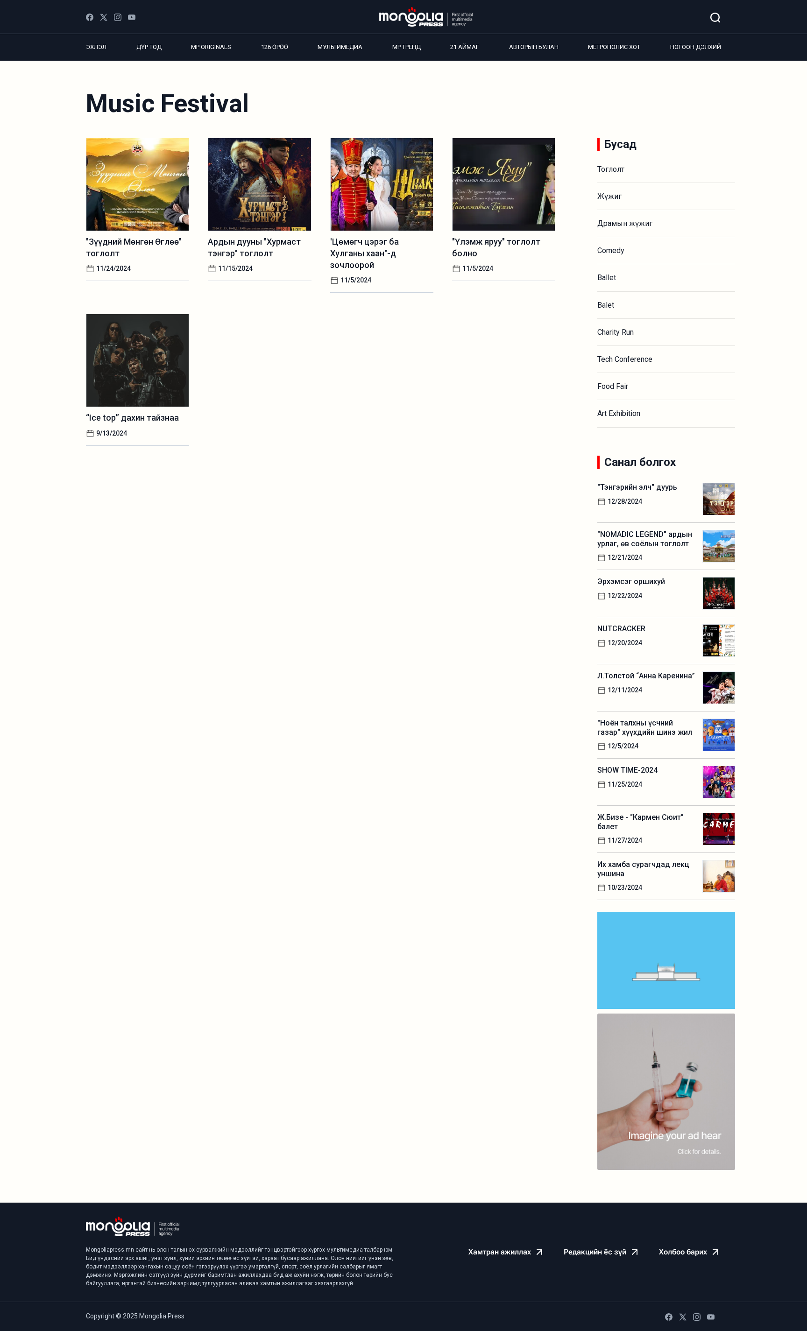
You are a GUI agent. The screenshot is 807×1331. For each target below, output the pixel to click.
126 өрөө (274, 46)
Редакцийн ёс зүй (595, 1251)
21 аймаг (464, 46)
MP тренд (406, 46)
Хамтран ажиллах (499, 1251)
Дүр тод (149, 46)
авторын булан (534, 46)
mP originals (211, 46)
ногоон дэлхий (695, 46)
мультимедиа (340, 46)
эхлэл (96, 46)
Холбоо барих (683, 1251)
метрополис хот (614, 46)
